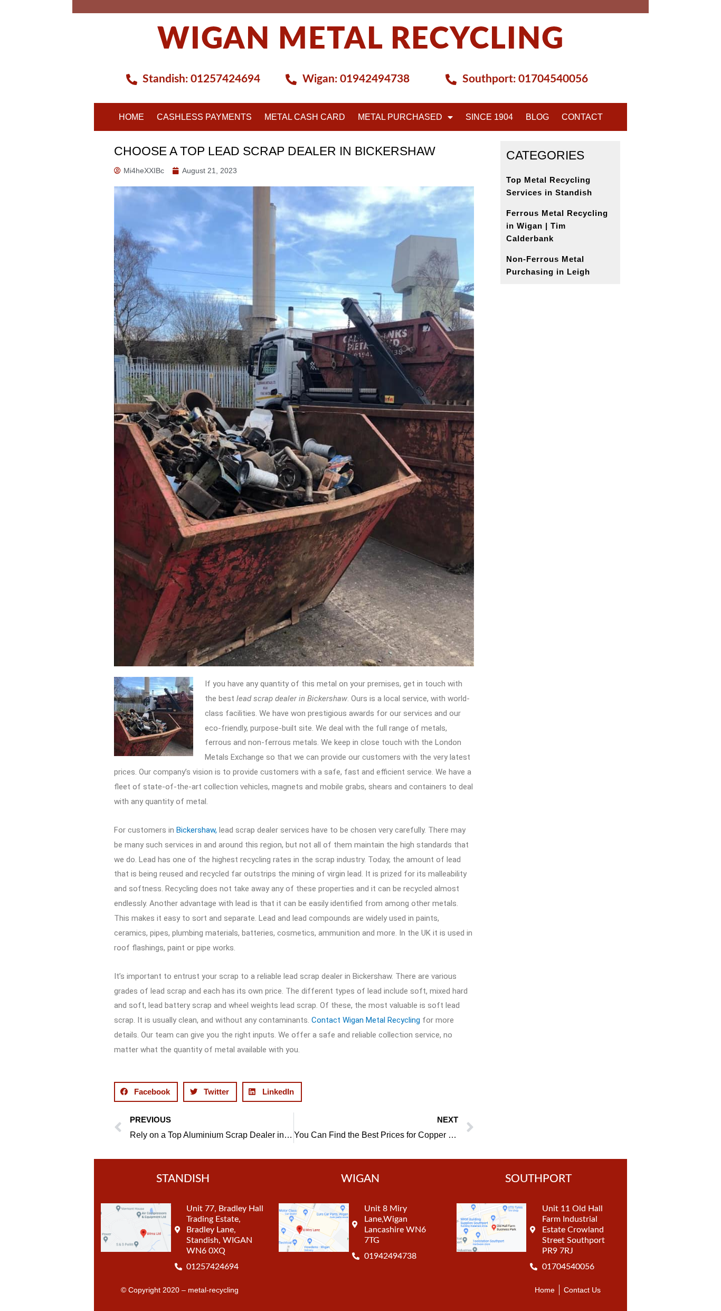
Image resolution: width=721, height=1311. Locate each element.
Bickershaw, (196, 830)
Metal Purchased (400, 116)
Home (131, 116)
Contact (582, 116)
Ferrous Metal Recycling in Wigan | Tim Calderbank (557, 226)
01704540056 (553, 78)
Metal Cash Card (304, 116)
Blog (537, 116)
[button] (146, 1092)
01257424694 (225, 78)
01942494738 (375, 78)
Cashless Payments (204, 116)
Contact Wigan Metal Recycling (364, 1020)
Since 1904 (489, 116)
